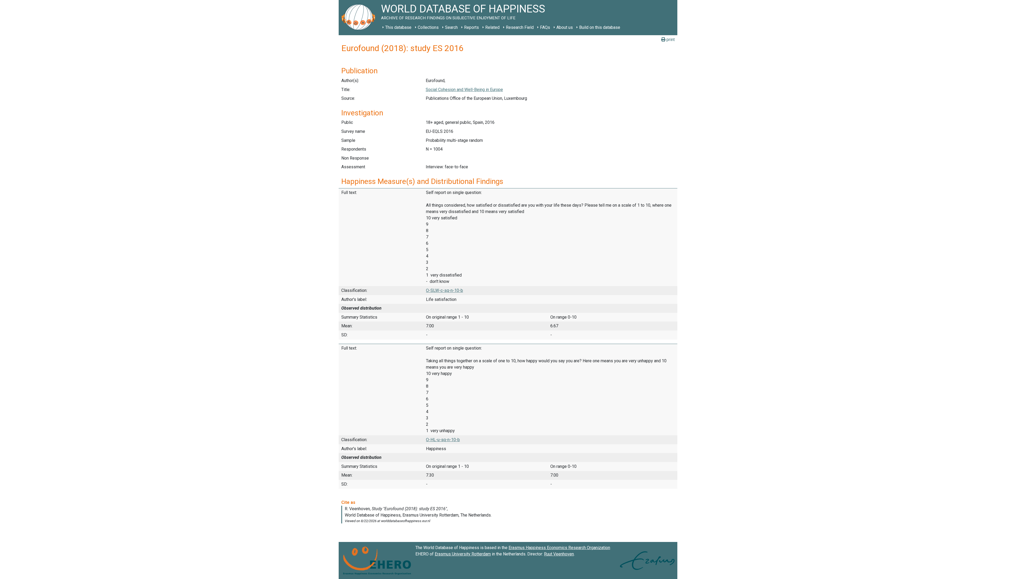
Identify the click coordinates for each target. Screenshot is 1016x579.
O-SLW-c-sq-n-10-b (444, 290)
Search (451, 27)
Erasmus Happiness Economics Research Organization (559, 547)
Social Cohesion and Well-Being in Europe (464, 89)
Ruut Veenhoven (559, 554)
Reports (471, 27)
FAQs (545, 27)
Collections (428, 27)
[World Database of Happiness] (360, 17)
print (670, 39)
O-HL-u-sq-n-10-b (443, 439)
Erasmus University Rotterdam (463, 554)
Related (492, 27)
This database (398, 27)
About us (564, 27)
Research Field (520, 27)
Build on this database (599, 27)
